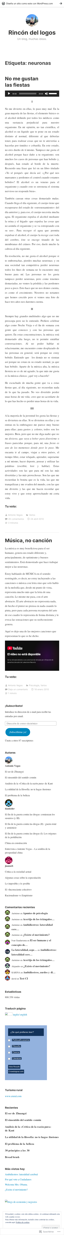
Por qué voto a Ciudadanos (18, 1179)
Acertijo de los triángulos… (39, 919)
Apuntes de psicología (35, 913)
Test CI (24, 978)
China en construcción (16, 843)
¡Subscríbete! (14, 705)
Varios (32, 515)
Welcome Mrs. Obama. (16, 1184)
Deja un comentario (18, 689)
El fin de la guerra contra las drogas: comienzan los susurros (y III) (30, 816)
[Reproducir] (9, 93)
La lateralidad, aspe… (24, 950)
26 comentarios (16, 519)
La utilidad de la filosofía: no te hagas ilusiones (28, 789)
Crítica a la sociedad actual (18, 871)
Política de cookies (23, 1222)
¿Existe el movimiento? (36, 935)
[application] (32, 94)
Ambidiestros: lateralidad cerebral (21, 1174)
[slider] (53, 93)
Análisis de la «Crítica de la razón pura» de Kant (29, 783)
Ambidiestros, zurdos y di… (39, 972)
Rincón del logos (32, 32)
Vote (37, 1070)
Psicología (34, 685)
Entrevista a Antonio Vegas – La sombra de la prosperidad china (27, 850)
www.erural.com (13, 1096)
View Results (14, 1067)
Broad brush (12, 1157)
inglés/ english (20, 1014)
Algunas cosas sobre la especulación (23, 877)
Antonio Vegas (15, 515)
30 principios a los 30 (17, 1150)
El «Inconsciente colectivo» (18, 889)
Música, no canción (28, 540)
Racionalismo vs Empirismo (18, 895)
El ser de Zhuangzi (14, 771)
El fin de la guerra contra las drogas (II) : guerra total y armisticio (30, 825)
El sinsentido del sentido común (20, 777)
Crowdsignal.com (16, 1071)
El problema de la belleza (17, 795)
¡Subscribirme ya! (17, 732)
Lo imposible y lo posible (17, 883)
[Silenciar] (46, 93)
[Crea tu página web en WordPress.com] (32, 3)
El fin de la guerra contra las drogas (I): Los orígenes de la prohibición (30, 835)
